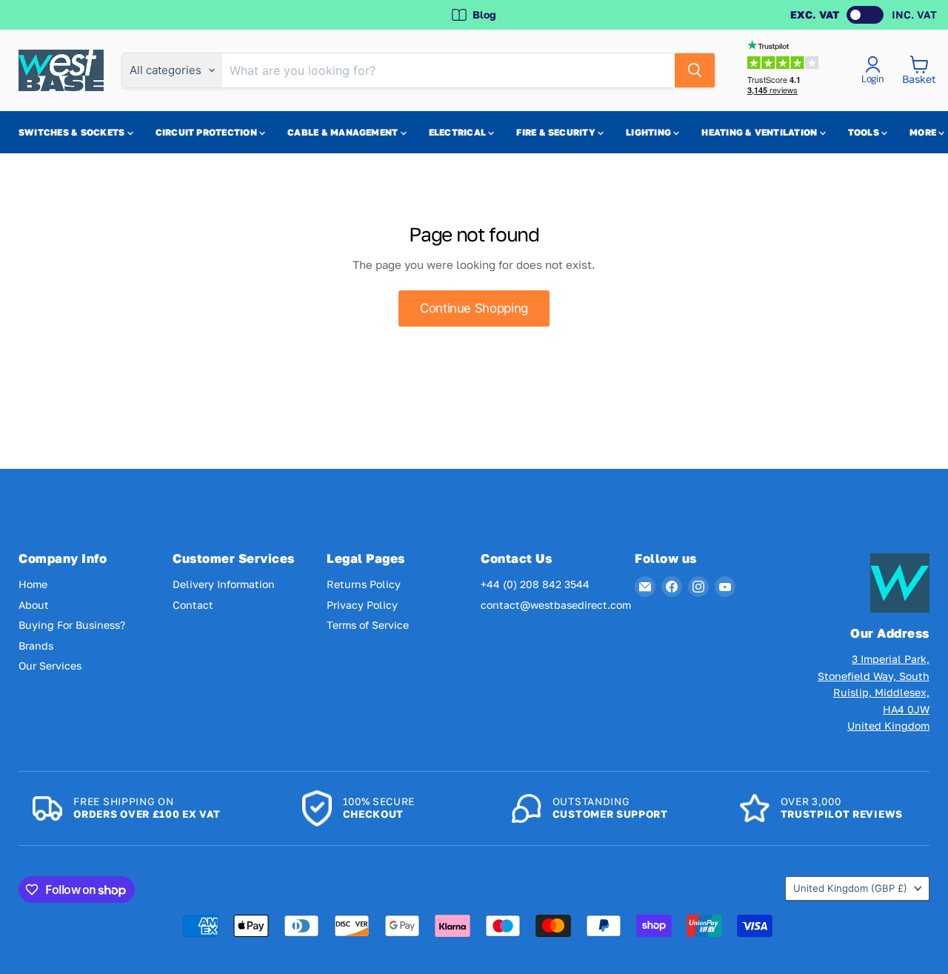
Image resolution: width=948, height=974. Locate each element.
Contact (193, 604)
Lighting (649, 132)
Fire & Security (557, 132)
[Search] (695, 70)
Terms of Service (368, 624)
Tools (864, 132)
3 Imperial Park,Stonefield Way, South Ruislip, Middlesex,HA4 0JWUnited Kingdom (873, 692)
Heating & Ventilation (760, 132)
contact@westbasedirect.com (556, 604)
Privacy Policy (362, 604)
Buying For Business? (72, 624)
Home (33, 584)
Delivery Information (224, 584)
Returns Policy (364, 584)
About (34, 604)
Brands (36, 645)
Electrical (459, 132)
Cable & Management (344, 132)
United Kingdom (850, 888)
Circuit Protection (208, 132)
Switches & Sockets (73, 132)
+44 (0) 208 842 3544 (535, 584)
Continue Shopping (474, 308)
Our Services (50, 665)
